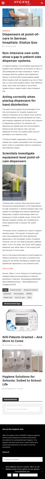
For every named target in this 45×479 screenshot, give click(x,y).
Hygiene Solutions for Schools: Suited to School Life (21, 380)
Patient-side (8, 297)
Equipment (7, 294)
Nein (15, 475)
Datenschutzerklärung (28, 475)
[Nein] (42, 471)
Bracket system (15, 290)
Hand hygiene (19, 294)
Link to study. (7, 268)
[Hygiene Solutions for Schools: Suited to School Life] (22, 360)
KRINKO (29, 294)
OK (9, 475)
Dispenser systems (31, 290)
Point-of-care (20, 297)
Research (6, 31)
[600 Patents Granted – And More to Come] (22, 320)
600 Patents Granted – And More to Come (22, 339)
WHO (29, 297)
